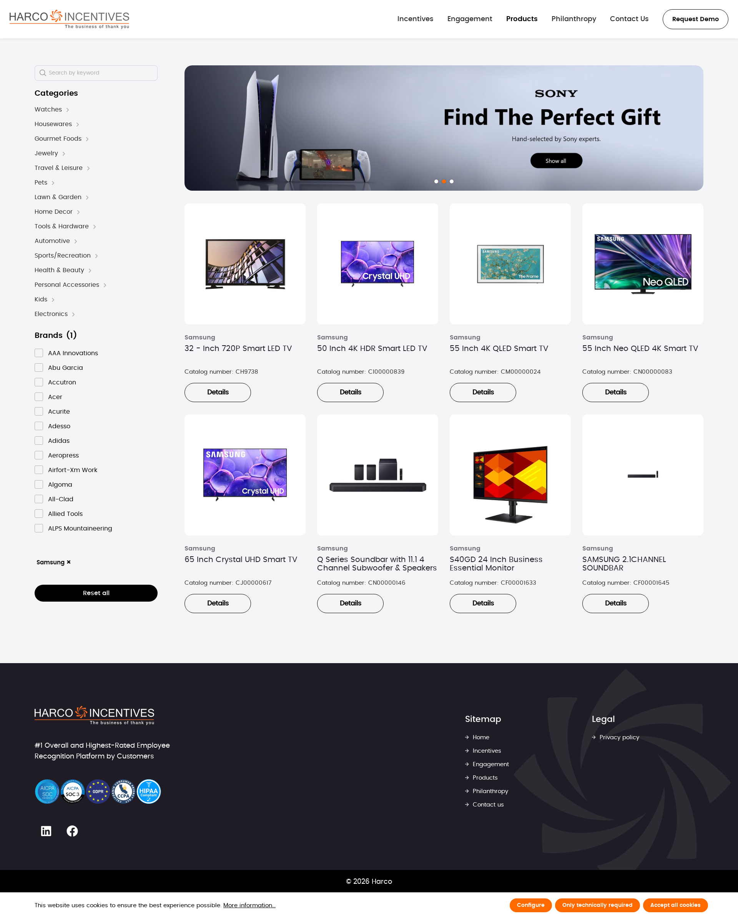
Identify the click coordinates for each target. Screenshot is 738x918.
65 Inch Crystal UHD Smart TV (241, 560)
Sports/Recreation (63, 256)
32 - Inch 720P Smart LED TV (238, 349)
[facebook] (72, 831)
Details (218, 392)
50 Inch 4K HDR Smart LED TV (372, 349)
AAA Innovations (73, 353)
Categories (56, 93)
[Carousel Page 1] (436, 181)
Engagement (490, 764)
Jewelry (46, 153)
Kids (41, 299)
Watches (48, 109)
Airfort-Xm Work (72, 470)
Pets (41, 183)
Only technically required (597, 905)
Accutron (62, 382)
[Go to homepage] (69, 19)
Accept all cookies (675, 905)
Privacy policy (618, 737)
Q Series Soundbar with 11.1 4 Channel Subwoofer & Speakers (377, 564)
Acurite (59, 412)
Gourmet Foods (58, 139)
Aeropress (63, 455)
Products (484, 778)
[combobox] (96, 73)
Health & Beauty (59, 270)
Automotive (52, 241)
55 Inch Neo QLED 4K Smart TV (640, 349)
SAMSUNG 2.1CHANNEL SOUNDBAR (624, 564)
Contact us (487, 805)
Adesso (59, 426)
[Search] (42, 73)
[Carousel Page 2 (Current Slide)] (444, 181)
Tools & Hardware (62, 226)
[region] (443, 128)
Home (480, 737)
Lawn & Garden (58, 197)
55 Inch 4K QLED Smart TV (499, 349)
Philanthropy (489, 791)
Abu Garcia (65, 368)
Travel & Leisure (59, 168)
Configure (531, 905)
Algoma (60, 485)
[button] (67, 109)
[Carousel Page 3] (452, 181)
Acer (55, 397)
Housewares (53, 124)
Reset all (96, 593)
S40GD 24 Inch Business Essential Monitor (496, 564)
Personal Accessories (67, 285)
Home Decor (54, 212)
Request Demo (695, 19)
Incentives (486, 751)
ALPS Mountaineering (80, 529)
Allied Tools (65, 514)
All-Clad (60, 499)
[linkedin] (46, 831)
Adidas (59, 441)
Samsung (54, 562)
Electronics (51, 314)
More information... (249, 905)
